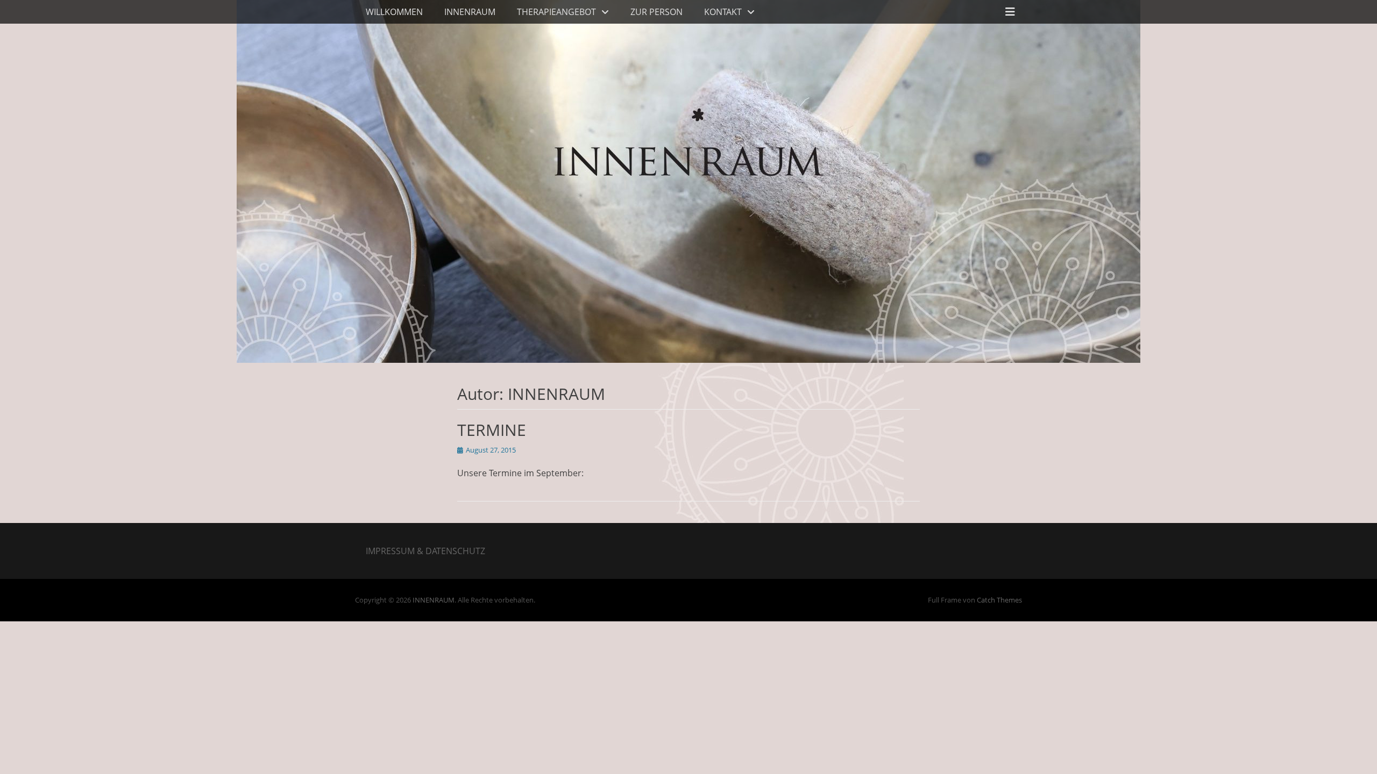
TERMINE (491, 430)
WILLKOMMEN (394, 12)
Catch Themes (999, 600)
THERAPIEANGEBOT (556, 12)
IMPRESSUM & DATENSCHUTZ (425, 551)
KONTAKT (723, 12)
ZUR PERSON (656, 12)
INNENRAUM (469, 12)
